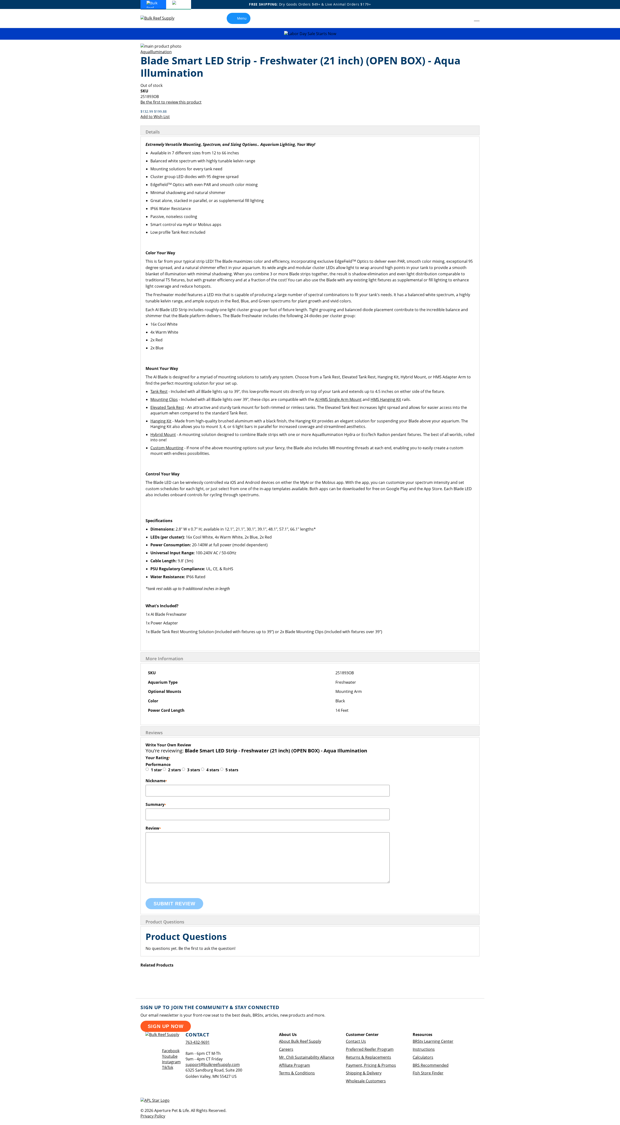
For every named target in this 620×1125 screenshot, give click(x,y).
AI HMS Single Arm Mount (338, 399)
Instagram (171, 1062)
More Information (164, 658)
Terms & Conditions (297, 1073)
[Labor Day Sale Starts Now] (310, 34)
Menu (242, 18)
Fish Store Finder (428, 1073)
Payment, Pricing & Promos (371, 1065)
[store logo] (161, 18)
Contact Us (356, 1041)
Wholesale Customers (366, 1081)
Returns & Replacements (368, 1057)
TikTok (167, 1067)
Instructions (424, 1049)
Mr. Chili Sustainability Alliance (306, 1057)
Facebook (170, 1050)
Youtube (170, 1056)
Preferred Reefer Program (370, 1049)
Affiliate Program (294, 1065)
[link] (466, 18)
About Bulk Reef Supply (300, 1041)
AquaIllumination (156, 51)
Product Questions (165, 922)
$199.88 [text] (160, 111)
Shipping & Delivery (363, 1073)
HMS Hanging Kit (386, 399)
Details (153, 132)
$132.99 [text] (147, 111)
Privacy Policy (152, 1116)
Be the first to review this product (171, 102)
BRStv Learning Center (433, 1041)
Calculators (423, 1057)
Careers (286, 1049)
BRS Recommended (431, 1065)
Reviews (154, 732)
